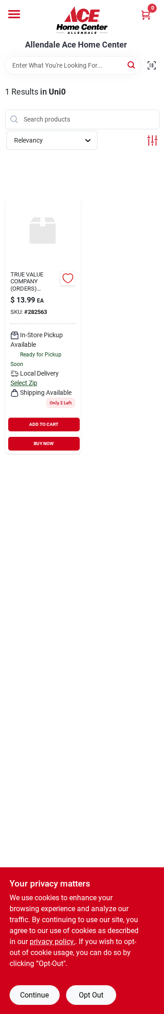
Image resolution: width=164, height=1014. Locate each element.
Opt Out (91, 995)
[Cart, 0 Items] (145, 15)
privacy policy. (52, 941)
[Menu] (14, 14)
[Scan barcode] (151, 65)
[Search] (131, 64)
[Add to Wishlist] (68, 278)
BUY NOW (44, 443)
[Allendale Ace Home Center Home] (82, 20)
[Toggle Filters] (152, 140)
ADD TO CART (43, 424)
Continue (34, 995)
